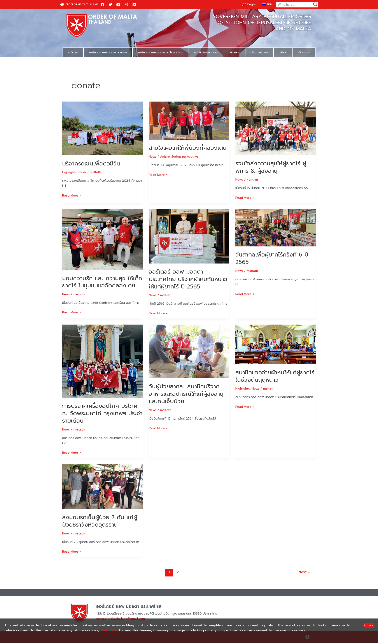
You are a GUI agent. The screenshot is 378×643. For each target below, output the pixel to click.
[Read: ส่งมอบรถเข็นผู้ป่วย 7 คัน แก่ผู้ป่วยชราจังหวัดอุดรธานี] (102, 486)
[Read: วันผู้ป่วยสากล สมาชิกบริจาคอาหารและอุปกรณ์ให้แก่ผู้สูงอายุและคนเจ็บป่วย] (189, 351)
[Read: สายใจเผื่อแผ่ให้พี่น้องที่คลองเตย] (189, 120)
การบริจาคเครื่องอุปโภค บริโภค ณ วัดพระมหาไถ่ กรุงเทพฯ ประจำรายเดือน (102, 413)
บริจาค (283, 52)
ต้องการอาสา (259, 52)
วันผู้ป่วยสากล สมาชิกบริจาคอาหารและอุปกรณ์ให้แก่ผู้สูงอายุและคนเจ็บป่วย (186, 394)
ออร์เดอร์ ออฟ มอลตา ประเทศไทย (160, 52)
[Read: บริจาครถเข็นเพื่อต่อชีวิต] (102, 128)
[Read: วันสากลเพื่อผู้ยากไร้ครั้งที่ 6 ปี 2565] (275, 227)
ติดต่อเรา (304, 52)
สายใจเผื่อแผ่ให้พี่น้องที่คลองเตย (187, 148)
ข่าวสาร (235, 52)
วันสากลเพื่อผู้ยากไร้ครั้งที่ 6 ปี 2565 (271, 258)
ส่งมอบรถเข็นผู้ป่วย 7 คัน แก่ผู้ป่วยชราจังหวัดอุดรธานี (99, 521)
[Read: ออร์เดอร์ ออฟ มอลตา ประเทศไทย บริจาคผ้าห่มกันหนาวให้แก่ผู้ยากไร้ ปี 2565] (189, 236)
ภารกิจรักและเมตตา (206, 52)
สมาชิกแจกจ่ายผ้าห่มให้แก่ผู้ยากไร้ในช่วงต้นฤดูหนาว (274, 376)
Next (305, 572)
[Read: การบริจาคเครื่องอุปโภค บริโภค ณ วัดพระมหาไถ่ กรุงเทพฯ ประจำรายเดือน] (102, 361)
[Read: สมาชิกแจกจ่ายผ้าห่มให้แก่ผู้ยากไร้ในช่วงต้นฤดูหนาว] (275, 344)
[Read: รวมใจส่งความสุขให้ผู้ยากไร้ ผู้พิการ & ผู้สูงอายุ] (275, 128)
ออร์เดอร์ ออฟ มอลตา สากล (108, 52)
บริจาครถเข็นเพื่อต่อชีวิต (91, 163)
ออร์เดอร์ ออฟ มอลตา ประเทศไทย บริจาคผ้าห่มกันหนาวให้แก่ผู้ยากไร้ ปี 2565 (188, 279)
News (82, 172)
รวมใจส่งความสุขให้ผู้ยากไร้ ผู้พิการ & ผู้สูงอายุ (270, 167)
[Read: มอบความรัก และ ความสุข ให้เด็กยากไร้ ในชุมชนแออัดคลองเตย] (102, 239)
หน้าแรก (73, 52)
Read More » (71, 195)
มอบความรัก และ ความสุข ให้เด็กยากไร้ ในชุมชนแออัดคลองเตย (102, 282)
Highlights (69, 172)
